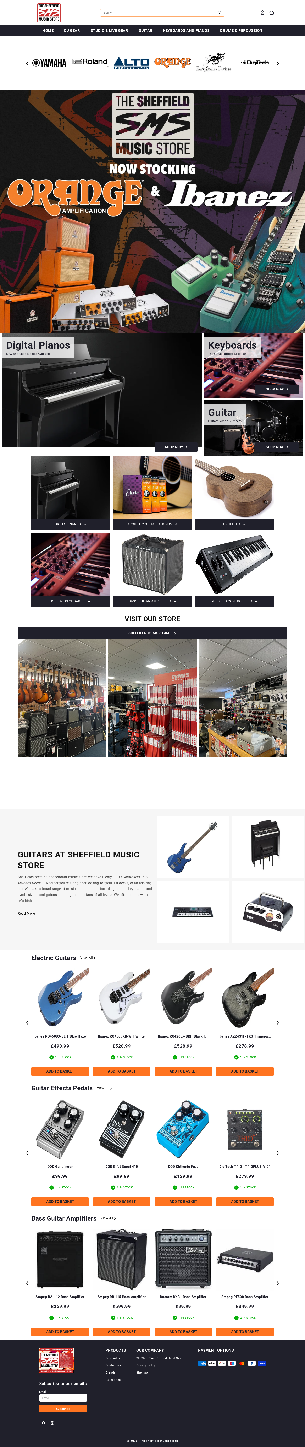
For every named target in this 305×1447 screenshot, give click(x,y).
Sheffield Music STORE (149, 633)
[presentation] (27, 63)
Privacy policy (146, 1365)
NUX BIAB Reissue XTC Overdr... (245, 1167)
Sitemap (142, 1372)
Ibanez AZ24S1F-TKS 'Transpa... (183, 1036)
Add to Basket (60, 1071)
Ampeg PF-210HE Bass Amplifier (244, 1297)
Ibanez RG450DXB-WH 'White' (60, 1036)
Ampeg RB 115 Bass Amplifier (60, 1297)
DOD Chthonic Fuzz (121, 1167)
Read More (26, 913)
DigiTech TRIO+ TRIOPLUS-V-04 (183, 1167)
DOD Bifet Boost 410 (60, 1167)
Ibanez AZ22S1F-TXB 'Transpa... (244, 1036)
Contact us (113, 1365)
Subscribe (63, 1408)
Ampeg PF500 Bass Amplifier (183, 1297)
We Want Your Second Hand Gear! (160, 1358)
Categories (113, 1379)
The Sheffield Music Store (158, 1440)
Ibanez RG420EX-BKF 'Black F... (121, 1036)
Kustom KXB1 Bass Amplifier (122, 1297)
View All (86, 958)
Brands (111, 1372)
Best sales (113, 1358)
